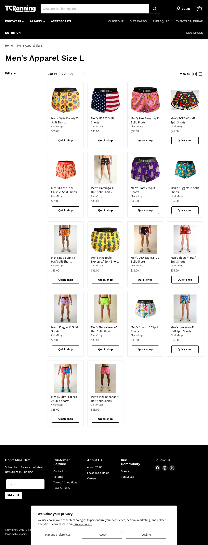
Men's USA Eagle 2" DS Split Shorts (145, 260)
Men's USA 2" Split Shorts (102, 120)
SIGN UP (13, 495)
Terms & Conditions (65, 483)
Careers (91, 478)
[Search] (154, 8)
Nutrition (13, 32)
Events (125, 471)
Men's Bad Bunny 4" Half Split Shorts (63, 260)
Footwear (13, 21)
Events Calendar (189, 21)
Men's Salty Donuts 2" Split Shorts (64, 120)
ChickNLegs (57, 126)
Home (9, 45)
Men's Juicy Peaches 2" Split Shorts (64, 399)
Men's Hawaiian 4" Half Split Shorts (182, 329)
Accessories (61, 21)
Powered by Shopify (16, 534)
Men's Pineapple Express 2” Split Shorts (105, 260)
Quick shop (65, 140)
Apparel (36, 21)
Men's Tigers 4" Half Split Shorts (183, 260)
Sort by (52, 74)
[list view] (200, 74)
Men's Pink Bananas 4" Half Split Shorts (105, 399)
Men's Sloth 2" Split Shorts (143, 190)
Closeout (116, 21)
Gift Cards (138, 21)
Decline (146, 535)
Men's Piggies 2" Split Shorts (64, 329)
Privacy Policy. (83, 524)
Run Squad (161, 21)
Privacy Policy (61, 488)
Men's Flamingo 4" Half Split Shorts (102, 190)
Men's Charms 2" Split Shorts (144, 329)
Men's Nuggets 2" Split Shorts (185, 190)
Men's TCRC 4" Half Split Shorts (183, 120)
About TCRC (94, 467)
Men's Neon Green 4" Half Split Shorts (104, 329)
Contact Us (60, 471)
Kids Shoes (194, 32)
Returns (58, 477)
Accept (102, 535)
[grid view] (194, 74)
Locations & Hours (98, 473)
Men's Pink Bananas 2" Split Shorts (145, 120)
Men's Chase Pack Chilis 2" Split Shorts (64, 190)
